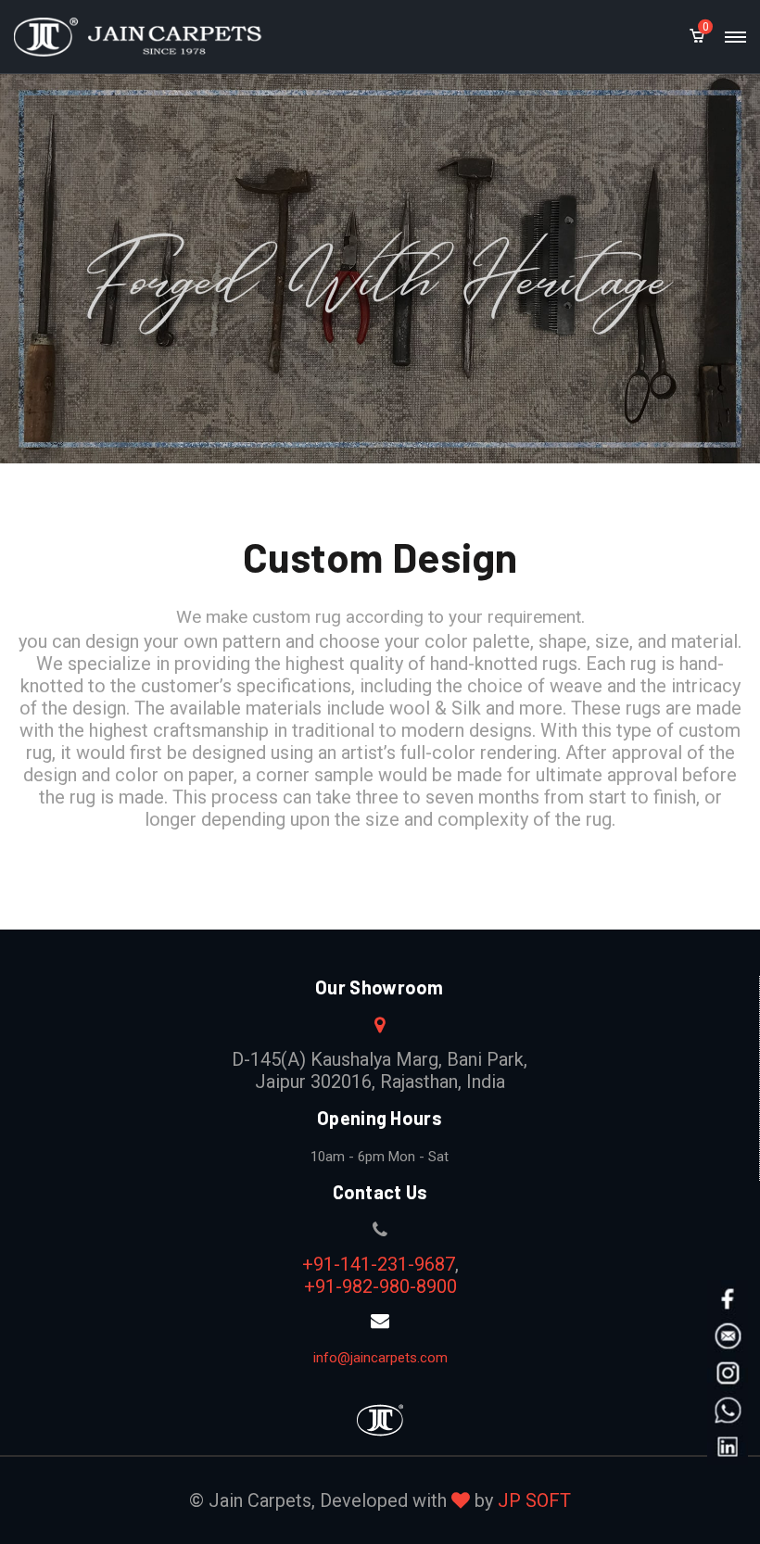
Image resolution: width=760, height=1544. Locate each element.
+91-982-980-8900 (380, 1286)
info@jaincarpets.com (380, 1357)
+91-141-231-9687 (378, 1264)
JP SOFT (534, 1500)
